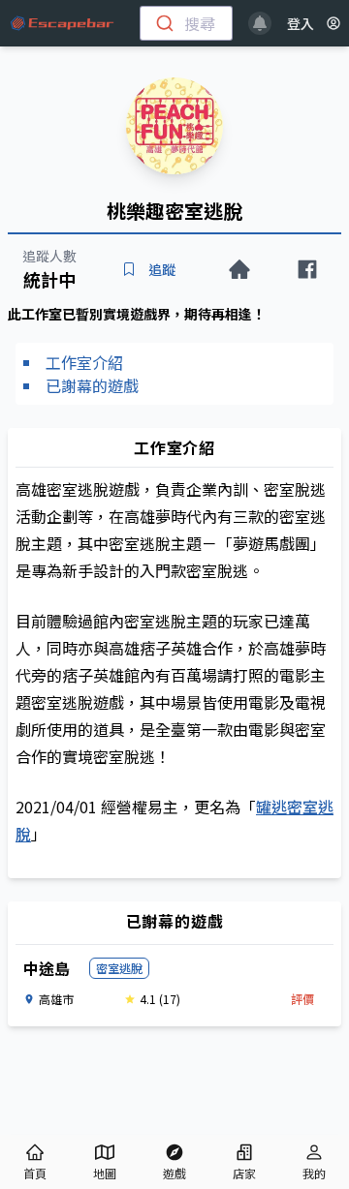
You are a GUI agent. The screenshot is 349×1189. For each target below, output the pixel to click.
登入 (300, 23)
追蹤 (161, 269)
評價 (302, 999)
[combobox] (186, 23)
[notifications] (259, 23)
